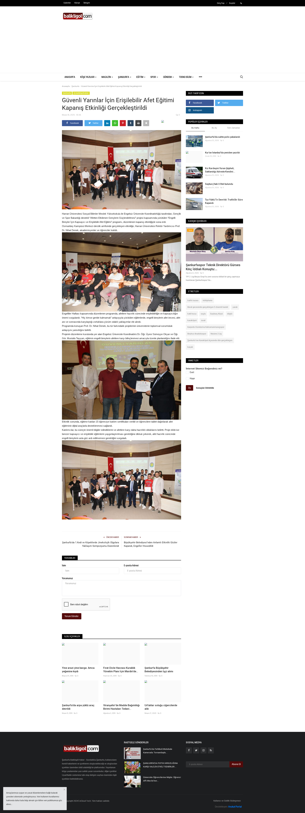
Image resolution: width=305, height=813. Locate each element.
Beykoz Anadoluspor (196, 333)
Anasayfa (69, 77)
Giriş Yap (220, 3)
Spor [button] (153, 77)
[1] (241, 3)
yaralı (235, 307)
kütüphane (207, 300)
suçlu (203, 313)
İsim (64, 565)
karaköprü (192, 320)
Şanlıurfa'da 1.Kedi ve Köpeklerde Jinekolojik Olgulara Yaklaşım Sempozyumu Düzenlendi (90, 544)
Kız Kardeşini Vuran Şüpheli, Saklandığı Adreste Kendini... (220, 170)
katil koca (191, 313)
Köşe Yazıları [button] (87, 77)
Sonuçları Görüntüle (205, 387)
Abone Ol (236, 764)
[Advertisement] (152, 49)
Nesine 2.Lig (216, 333)
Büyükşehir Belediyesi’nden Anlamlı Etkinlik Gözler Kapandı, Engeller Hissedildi (150, 544)
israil (203, 320)
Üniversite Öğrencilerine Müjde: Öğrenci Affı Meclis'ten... (162, 779)
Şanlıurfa (75, 86)
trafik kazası (192, 300)
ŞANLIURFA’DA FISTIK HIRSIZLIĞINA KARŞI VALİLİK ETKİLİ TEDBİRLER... (160, 765)
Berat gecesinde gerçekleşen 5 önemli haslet (207, 307)
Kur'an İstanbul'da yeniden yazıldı (222, 152)
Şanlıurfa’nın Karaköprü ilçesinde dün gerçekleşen (209, 340)
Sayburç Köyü (216, 313)
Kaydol (232, 3)
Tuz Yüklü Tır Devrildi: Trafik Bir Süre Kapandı (224, 201)
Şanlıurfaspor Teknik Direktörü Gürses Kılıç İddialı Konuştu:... (213, 267)
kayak (190, 347)
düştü (229, 313)
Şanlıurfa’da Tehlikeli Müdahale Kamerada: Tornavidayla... (157, 751)
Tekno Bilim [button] (185, 77)
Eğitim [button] (140, 77)
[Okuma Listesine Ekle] (146, 123)
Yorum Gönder (72, 616)
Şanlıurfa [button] (124, 77)
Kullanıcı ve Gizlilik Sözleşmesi (227, 800)
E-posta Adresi (131, 565)
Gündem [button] (167, 77)
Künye (77, 3)
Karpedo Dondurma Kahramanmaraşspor (205, 327)
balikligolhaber (81, 93)
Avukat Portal (235, 806)
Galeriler (67, 3)
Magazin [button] (106, 77)
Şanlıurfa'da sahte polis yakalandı (222, 137)
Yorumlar (69, 558)
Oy (189, 387)
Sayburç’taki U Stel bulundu (219, 184)
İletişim (87, 3)
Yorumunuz (67, 578)
